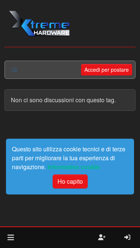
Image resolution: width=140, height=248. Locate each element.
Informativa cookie (73, 166)
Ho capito (70, 181)
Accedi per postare (106, 69)
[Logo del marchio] (39, 23)
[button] (10, 237)
